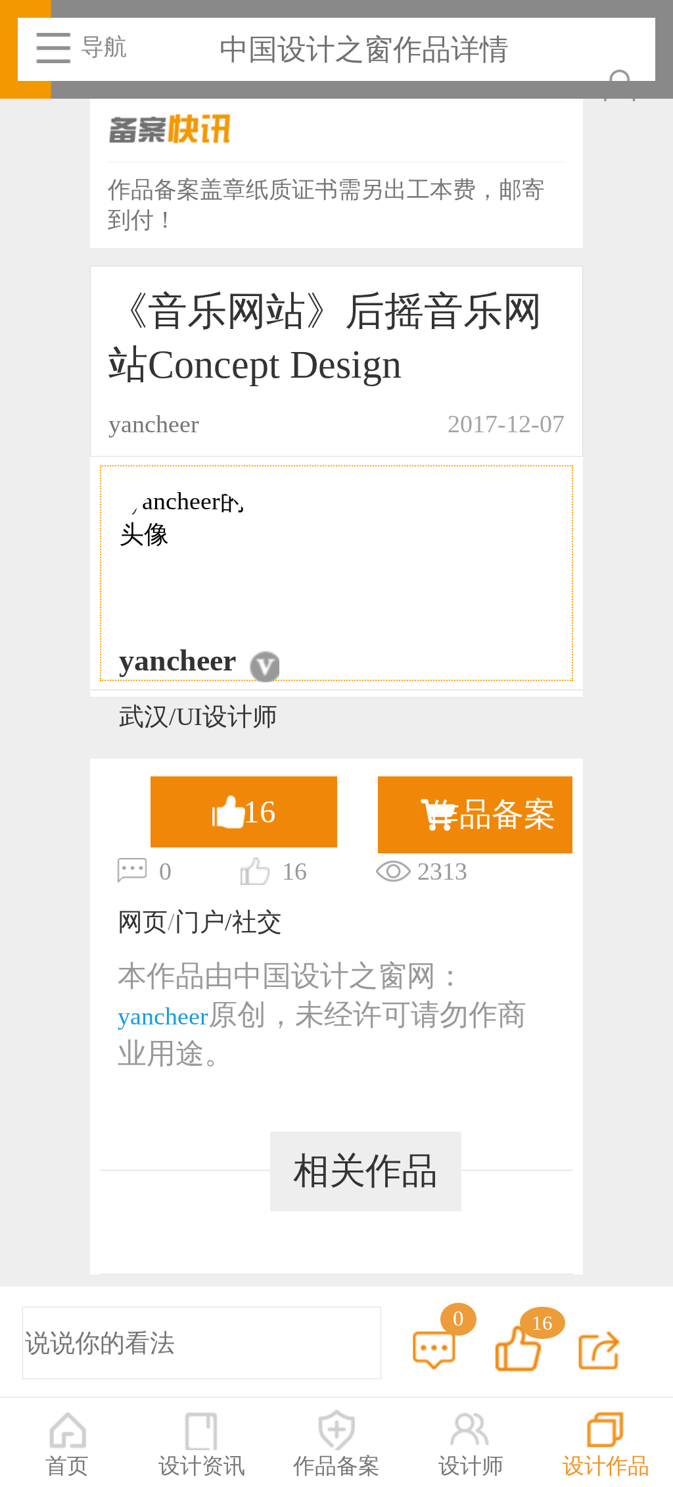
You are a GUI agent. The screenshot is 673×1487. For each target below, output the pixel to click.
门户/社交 (228, 922)
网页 (143, 922)
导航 (104, 47)
